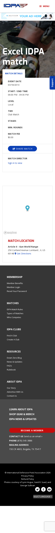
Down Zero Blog (14, 357)
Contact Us (12, 395)
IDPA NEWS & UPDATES (22, 419)
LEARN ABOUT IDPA (21, 409)
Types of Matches (15, 313)
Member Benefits (15, 283)
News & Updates (14, 361)
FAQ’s (9, 365)
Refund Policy (27, 479)
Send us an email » (33, 436)
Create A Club (13, 339)
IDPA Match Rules (15, 309)
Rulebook (11, 369)
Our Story (11, 388)
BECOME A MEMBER (32, 430)
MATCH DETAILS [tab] (13, 73)
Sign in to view (15, 163)
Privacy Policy (27, 475)
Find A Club (12, 335)
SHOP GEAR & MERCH (21, 414)
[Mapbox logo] (10, 232)
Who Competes (14, 317)
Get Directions (23, 253)
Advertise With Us (15, 391)
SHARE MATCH (23, 148)
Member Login (13, 287)
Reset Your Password (17, 291)
